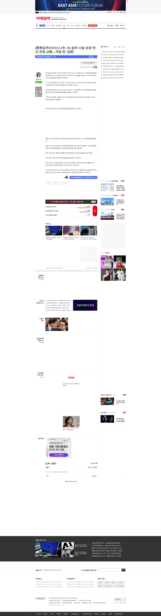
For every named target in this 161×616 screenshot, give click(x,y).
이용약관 (65, 614)
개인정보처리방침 (118, 614)
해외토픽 (77, 25)
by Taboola (41, 279)
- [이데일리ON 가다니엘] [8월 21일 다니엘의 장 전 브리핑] (80, 581)
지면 (118, 12)
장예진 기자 (39, 79)
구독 (115, 12)
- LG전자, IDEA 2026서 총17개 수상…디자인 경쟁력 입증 (48, 586)
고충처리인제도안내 (87, 614)
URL (40, 95)
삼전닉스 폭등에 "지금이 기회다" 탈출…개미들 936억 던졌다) (60, 310)
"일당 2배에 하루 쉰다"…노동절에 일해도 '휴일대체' (105, 543)
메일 (37, 91)
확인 (124, 570)
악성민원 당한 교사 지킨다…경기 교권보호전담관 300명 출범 (108, 553)
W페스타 (113, 582)
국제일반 (84, 25)
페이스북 (37, 88)
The (122, 25)
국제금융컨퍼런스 (109, 586)
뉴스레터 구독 (89, 268)
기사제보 (110, 614)
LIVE (37, 12)
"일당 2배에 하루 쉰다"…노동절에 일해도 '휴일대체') (58, 303)
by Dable (42, 342)
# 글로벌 (48, 182)
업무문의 (59, 614)
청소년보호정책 (74, 614)
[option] (67, 12)
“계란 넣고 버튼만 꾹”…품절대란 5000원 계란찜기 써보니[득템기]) (61, 300)
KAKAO (37, 95)
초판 (121, 12)
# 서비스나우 (65, 182)
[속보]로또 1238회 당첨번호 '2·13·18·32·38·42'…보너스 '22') (60, 307)
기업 (68, 25)
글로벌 (53, 25)
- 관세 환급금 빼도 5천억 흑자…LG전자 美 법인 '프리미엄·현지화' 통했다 (49, 584)
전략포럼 (107, 582)
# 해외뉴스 (56, 182)
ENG (110, 12)
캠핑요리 (100, 586)
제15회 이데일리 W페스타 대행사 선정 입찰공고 (54, 570)
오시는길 (52, 614)
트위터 (40, 88)
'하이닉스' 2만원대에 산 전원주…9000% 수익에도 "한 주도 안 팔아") (62, 305)
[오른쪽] (67, 318)
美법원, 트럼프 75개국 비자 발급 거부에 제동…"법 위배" (106, 550)
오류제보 (103, 614)
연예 (123, 46)
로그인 (124, 12)
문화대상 (100, 582)
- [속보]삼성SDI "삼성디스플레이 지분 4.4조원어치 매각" (48, 581)
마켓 (116, 25)
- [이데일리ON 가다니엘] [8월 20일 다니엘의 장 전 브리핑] (80, 584)
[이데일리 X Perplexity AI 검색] (66, 56)
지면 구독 (95, 268)
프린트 (40, 91)
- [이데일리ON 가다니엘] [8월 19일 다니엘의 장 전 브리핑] (80, 586)
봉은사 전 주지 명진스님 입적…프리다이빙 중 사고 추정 (107, 548)
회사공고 (45, 614)
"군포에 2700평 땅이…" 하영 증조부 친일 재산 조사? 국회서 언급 (109, 545)
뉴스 (115, 46)
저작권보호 (96, 614)
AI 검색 (42, 25)
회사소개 (39, 614)
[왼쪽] (65, 318)
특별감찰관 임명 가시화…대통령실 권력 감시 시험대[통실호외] (108, 556)
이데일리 (51, 18)
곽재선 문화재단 (120, 586)
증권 (64, 25)
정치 (72, 25)
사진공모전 (121, 582)
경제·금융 (59, 25)
